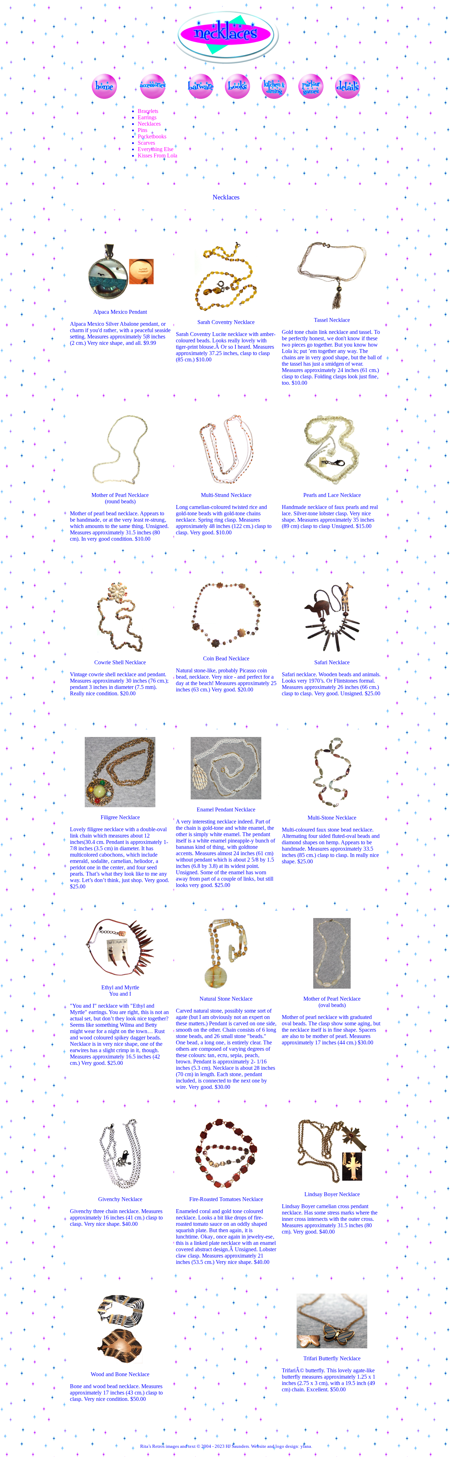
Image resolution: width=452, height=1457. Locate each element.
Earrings (147, 117)
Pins (142, 130)
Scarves (146, 143)
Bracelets (148, 111)
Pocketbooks (152, 136)
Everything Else (155, 149)
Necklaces (149, 124)
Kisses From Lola (157, 155)
